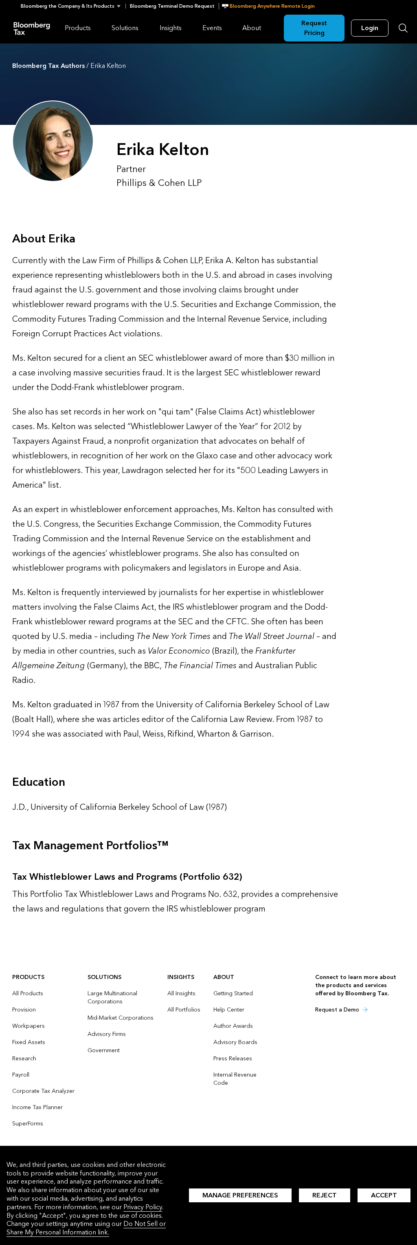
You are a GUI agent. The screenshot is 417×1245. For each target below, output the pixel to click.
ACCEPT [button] (384, 1195)
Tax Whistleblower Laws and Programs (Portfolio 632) (127, 877)
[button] (73, 6)
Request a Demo (337, 1010)
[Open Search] (403, 28)
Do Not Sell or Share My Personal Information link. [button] (86, 1227)
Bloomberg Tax (32, 28)
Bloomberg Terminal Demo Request (172, 6)
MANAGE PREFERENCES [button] (240, 1195)
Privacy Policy (142, 1207)
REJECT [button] (324, 1195)
